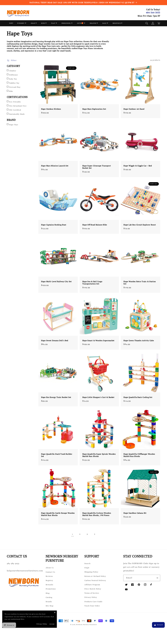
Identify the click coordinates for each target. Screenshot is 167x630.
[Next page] (95, 534)
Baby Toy (13, 79)
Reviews (49, 576)
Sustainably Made (17, 114)
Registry (49, 580)
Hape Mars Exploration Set (94, 109)
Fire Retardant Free (18, 106)
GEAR (33, 23)
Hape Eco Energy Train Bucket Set (56, 397)
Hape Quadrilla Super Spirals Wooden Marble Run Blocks (99, 455)
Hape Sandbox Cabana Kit (134, 513)
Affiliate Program (92, 584)
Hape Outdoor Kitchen (51, 109)
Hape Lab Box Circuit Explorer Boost (139, 225)
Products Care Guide (93, 601)
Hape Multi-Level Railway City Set (56, 281)
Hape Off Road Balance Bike (94, 225)
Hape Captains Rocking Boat (53, 225)
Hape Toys (13, 124)
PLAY (53, 23)
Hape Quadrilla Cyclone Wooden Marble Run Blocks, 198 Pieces (96, 514)
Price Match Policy (92, 589)
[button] (147, 23)
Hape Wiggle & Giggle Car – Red (137, 166)
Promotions (51, 589)
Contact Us (50, 572)
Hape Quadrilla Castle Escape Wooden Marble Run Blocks (58, 514)
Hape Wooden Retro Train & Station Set (139, 282)
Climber (12, 71)
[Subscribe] (157, 578)
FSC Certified (15, 110)
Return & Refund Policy (95, 576)
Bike (11, 91)
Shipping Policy (91, 572)
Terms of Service (91, 593)
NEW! (11, 23)
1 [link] (72, 534)
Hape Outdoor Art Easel (134, 109)
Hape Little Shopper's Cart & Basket (98, 397)
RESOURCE (117, 23)
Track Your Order (92, 606)
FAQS (86, 568)
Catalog (49, 597)
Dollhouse (13, 75)
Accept (52, 624)
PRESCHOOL (66, 23)
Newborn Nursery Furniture (86, 624)
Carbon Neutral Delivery (95, 580)
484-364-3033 (153, 12)
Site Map (49, 606)
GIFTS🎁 (80, 23)
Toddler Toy (14, 83)
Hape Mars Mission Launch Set (54, 166)
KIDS (43, 23)
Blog (48, 593)
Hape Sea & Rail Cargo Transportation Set (92, 282)
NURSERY (21, 23)
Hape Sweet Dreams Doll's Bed (54, 340)
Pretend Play (14, 87)
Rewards (49, 584)
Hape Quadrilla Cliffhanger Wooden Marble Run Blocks (139, 455)
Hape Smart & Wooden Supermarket (98, 340)
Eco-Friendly (15, 102)
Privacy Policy (90, 597)
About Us (50, 568)
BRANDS (93, 23)
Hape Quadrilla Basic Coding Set (137, 397)
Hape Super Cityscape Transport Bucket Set (96, 167)
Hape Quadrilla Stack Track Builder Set (56, 455)
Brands (49, 601)
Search (87, 563)
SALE (104, 23)
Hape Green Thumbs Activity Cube (138, 340)
